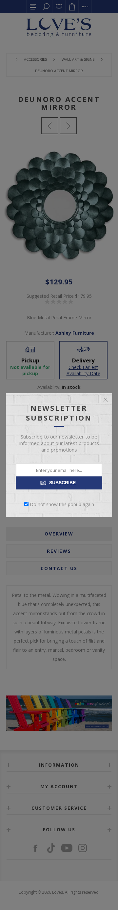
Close (105, 399)
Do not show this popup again (62, 504)
